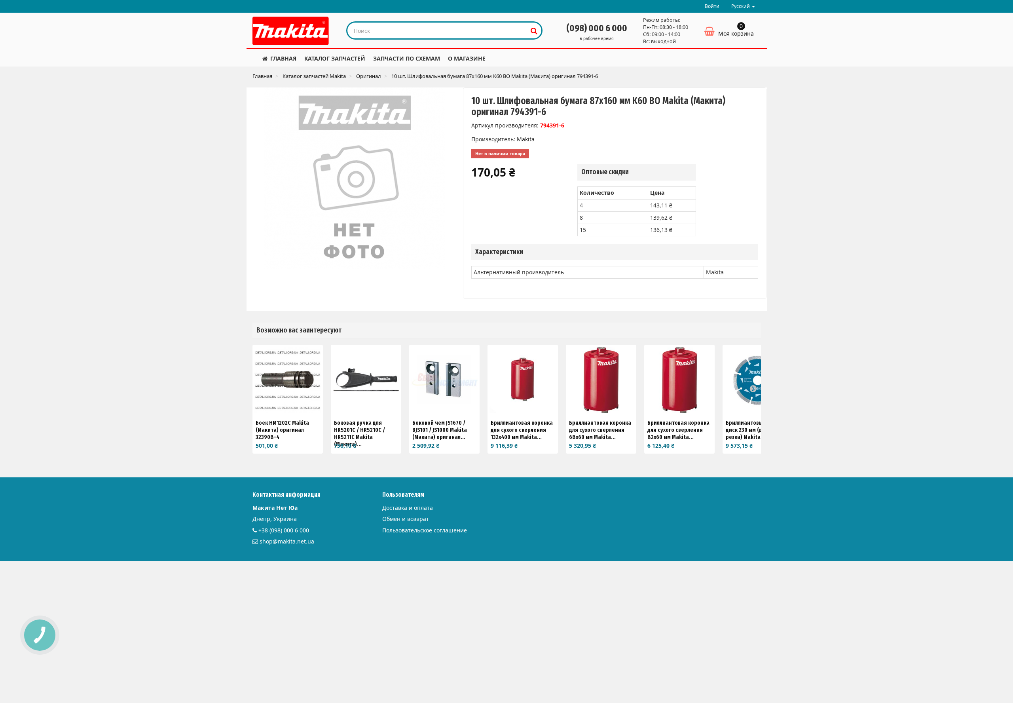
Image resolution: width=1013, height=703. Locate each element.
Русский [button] (741, 6)
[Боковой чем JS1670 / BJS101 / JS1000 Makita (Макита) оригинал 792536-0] (444, 380)
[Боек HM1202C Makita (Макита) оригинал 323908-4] (287, 380)
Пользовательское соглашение (424, 530)
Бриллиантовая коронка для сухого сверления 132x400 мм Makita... (522, 430)
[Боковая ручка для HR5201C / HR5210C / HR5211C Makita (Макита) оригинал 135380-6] (366, 380)
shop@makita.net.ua (287, 541)
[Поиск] (534, 30)
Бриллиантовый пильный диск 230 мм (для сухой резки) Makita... (758, 430)
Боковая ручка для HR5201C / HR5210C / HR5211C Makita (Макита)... (359, 433)
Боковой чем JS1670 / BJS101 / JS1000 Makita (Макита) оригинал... (439, 430)
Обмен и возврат (405, 518)
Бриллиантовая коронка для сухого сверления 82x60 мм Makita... (678, 430)
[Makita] (290, 31)
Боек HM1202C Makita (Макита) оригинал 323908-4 (282, 430)
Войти (712, 6)
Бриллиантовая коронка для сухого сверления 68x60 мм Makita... (600, 430)
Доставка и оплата (407, 507)
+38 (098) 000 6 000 (283, 530)
